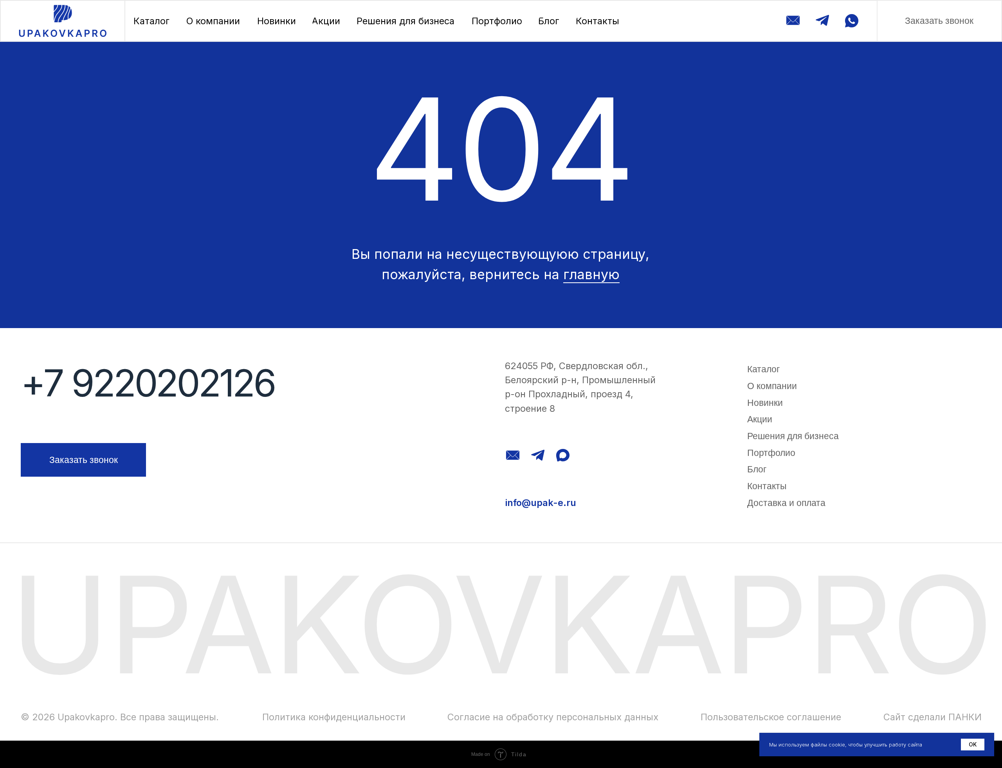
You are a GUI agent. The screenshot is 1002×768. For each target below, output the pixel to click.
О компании (772, 386)
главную (591, 274)
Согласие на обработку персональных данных (552, 717)
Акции (759, 419)
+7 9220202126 (147, 383)
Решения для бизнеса (793, 436)
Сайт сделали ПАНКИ (932, 717)
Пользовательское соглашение (771, 717)
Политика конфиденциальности (333, 717)
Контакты (767, 486)
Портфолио (771, 453)
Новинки (765, 403)
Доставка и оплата (786, 503)
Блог (756, 469)
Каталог (763, 369)
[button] (939, 21)
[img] (62, 21)
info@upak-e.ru (540, 502)
